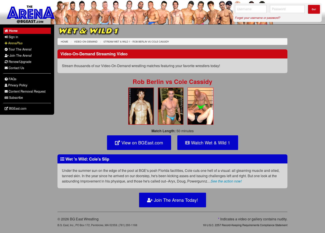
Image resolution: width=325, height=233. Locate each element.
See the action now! (226, 181)
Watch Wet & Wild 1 (210, 142)
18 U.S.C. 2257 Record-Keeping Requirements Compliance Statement (245, 225)
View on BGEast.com (141, 142)
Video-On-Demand (86, 41)
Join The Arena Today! (175, 200)
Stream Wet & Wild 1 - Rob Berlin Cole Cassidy (136, 41)
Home (64, 41)
